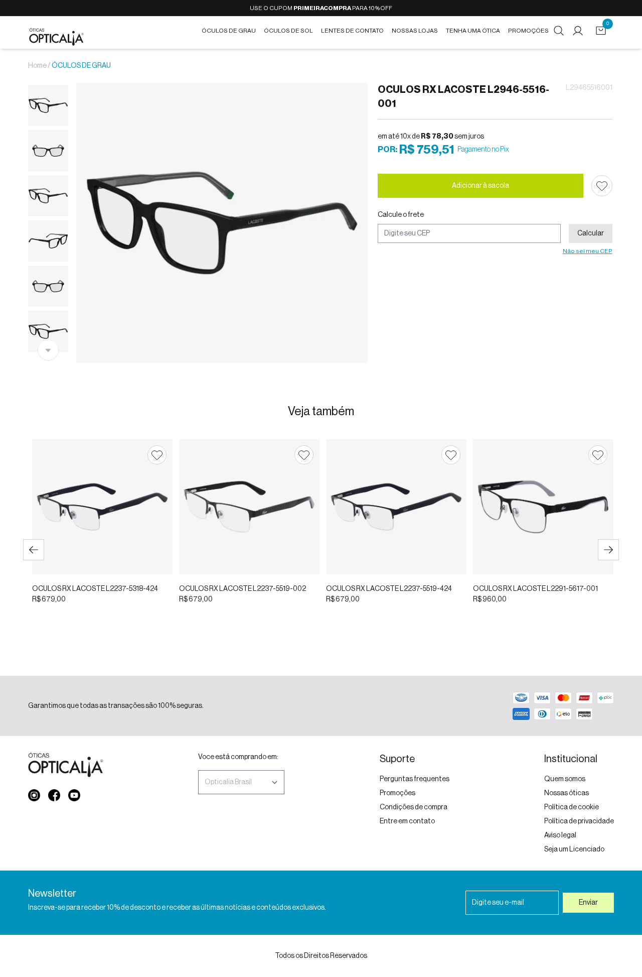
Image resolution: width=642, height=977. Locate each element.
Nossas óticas (566, 793)
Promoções (528, 31)
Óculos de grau (229, 31)
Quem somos (564, 779)
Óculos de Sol (288, 31)
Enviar (588, 902)
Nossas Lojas (415, 31)
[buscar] (559, 31)
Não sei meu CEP (587, 251)
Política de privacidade (579, 821)
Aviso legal (560, 835)
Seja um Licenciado (574, 849)
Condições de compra (413, 807)
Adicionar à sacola (480, 185)
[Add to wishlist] (602, 186)
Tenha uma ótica (473, 31)
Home (37, 65)
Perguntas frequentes (414, 779)
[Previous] (33, 549)
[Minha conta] (580, 31)
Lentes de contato (352, 31)
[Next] (608, 549)
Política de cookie (571, 807)
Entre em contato (407, 821)
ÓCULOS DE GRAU (81, 65)
